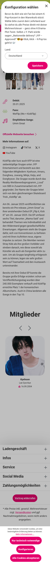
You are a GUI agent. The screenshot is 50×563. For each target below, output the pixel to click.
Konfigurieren (25, 549)
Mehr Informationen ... (25, 534)
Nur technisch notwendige (26, 540)
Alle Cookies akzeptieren (25, 558)
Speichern (37, 65)
